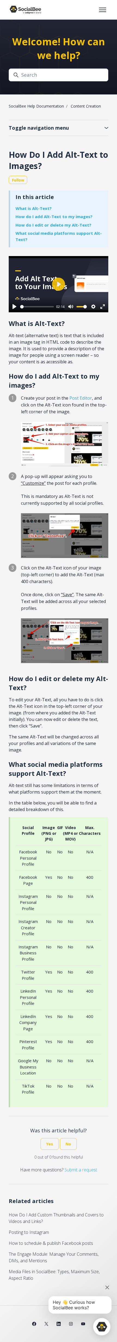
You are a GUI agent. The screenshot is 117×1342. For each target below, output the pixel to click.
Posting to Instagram (29, 1232)
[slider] (37, 306)
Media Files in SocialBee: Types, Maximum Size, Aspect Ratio (54, 1275)
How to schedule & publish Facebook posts (51, 1243)
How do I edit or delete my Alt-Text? (53, 225)
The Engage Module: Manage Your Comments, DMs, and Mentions (53, 1257)
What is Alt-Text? (34, 208)
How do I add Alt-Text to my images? (54, 216)
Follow (18, 180)
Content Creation (86, 106)
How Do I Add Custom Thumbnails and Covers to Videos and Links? (56, 1218)
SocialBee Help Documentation (36, 106)
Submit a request (80, 1170)
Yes (49, 1144)
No (68, 1144)
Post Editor (80, 398)
